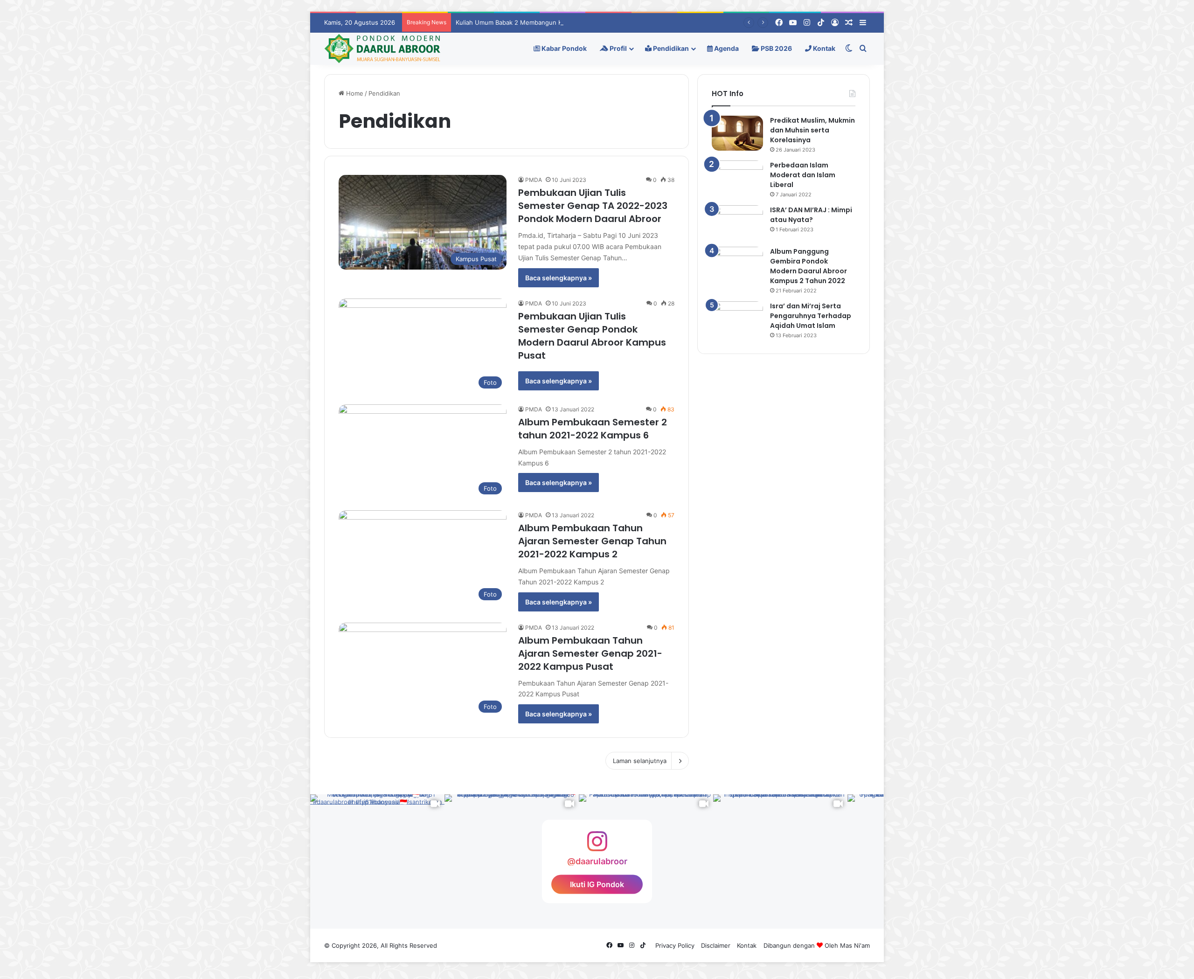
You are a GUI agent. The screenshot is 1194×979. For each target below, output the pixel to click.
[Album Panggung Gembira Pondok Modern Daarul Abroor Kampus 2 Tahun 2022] (737, 264)
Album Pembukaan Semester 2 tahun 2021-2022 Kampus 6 (592, 429)
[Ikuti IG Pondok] (597, 846)
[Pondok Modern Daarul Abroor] (382, 48)
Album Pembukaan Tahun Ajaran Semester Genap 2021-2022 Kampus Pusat (590, 653)
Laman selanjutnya (639, 760)
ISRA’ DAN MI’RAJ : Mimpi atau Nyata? (811, 214)
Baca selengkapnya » (558, 278)
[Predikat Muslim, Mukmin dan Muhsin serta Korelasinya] (737, 133)
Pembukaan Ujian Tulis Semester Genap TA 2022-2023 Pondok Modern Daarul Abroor (592, 205)
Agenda (726, 48)
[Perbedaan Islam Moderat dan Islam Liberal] (737, 177)
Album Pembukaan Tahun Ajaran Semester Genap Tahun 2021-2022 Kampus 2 (592, 541)
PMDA (533, 179)
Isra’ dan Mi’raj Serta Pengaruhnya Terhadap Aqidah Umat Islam (810, 315)
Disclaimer (715, 945)
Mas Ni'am (855, 945)
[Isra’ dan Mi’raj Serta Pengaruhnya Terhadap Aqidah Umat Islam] (737, 318)
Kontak (823, 48)
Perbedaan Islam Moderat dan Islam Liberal (802, 174)
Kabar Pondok (563, 48)
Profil (617, 48)
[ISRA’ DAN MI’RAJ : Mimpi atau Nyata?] (737, 222)
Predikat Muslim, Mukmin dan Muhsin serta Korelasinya (812, 130)
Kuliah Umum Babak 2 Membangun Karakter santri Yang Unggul (548, 22)
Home (353, 93)
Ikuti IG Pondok (597, 884)
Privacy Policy (674, 945)
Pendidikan (670, 48)
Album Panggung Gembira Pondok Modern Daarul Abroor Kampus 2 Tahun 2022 (808, 266)
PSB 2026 (775, 48)
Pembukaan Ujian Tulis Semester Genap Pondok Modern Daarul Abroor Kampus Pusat (592, 336)
